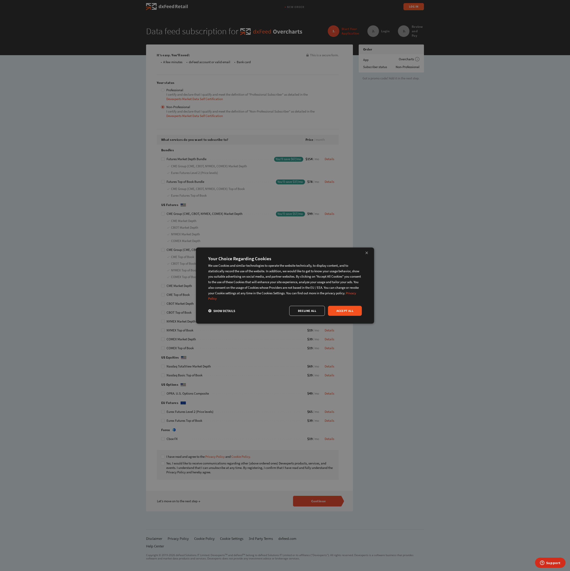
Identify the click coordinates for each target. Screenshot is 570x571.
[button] (221, 310)
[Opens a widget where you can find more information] (550, 563)
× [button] (366, 252)
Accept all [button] (344, 311)
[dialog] (285, 285)
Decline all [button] (307, 311)
